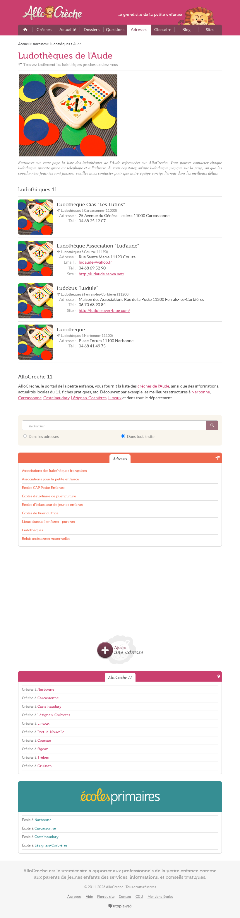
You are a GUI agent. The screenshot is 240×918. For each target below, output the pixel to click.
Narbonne (200, 392)
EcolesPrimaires (120, 796)
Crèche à (38, 689)
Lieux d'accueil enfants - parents (48, 522)
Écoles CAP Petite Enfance (43, 488)
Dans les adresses (43, 436)
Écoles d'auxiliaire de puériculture (49, 496)
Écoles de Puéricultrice (40, 513)
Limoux (114, 398)
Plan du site (105, 896)
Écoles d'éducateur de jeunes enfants (52, 505)
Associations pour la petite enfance (50, 479)
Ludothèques (32, 530)
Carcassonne (30, 398)
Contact (125, 896)
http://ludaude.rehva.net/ (101, 274)
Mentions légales (160, 896)
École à (37, 820)
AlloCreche (56, 13)
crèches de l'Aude (153, 386)
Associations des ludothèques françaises (54, 471)
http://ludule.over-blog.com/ (104, 310)
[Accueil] (25, 30)
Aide (89, 896)
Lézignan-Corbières (89, 398)
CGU (139, 896)
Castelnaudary (56, 398)
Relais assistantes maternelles (46, 539)
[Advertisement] (172, 115)
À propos (74, 896)
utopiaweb (120, 906)
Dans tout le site (140, 436)
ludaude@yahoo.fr (95, 262)
